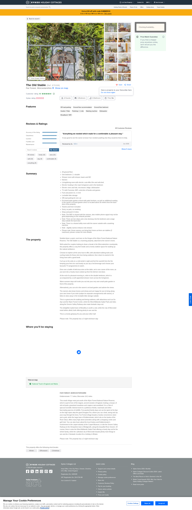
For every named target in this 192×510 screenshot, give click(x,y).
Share (129, 85)
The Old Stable (36, 85)
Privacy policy (102, 471)
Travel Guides (160, 7)
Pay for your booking (104, 486)
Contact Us (140, 2)
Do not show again (108, 92)
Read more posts (138, 484)
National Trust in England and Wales (45, 384)
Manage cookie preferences (107, 477)
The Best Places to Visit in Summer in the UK (147, 476)
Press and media (103, 495)
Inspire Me (101, 492)
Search (55, 150)
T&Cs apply (108, 13)
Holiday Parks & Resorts (120, 7)
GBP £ (148, 2)
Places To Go (133, 7)
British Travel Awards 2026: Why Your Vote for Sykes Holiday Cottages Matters (147, 480)
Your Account (159, 2)
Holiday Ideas (150, 7)
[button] (30, 52)
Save (120, 85)
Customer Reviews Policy (106, 483)
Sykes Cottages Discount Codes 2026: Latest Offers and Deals (147, 472)
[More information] (163, 37)
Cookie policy (102, 474)
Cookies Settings (133, 503)
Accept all (161, 503)
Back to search (34, 19)
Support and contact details (106, 468)
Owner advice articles (105, 489)
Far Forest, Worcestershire (47, 88)
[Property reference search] (49, 7)
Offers (141, 7)
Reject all (147, 503)
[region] (96, 503)
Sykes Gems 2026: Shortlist (141, 468)
